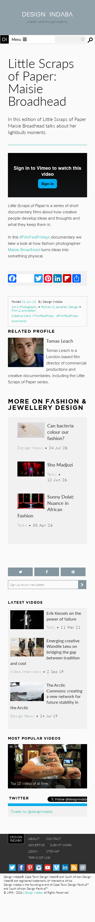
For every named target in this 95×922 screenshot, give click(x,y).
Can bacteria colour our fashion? (60, 431)
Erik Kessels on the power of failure (63, 616)
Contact (53, 838)
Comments (19, 321)
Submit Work (61, 845)
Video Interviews (26, 671)
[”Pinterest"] (73, 572)
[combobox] (70, 39)
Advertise (36, 845)
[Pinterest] (48, 278)
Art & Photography (24, 307)
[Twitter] (38, 278)
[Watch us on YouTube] (47, 867)
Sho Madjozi (60, 464)
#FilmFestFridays (35, 237)
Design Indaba (33, 892)
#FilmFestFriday (67, 316)
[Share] (76, 278)
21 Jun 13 (29, 301)
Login (33, 851)
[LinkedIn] (57, 278)
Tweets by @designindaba (31, 811)
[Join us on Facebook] (46, 572)
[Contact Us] (82, 867)
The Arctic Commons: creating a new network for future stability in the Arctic (46, 696)
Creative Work (21, 316)
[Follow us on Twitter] (20, 572)
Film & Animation (24, 310)
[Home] (47, 15)
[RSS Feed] (74, 867)
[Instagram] (38, 867)
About (33, 838)
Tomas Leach (59, 340)
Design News (30, 447)
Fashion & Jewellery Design (59, 307)
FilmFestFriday (44, 316)
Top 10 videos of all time (29, 783)
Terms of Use (39, 857)
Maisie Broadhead (24, 249)
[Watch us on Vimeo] (56, 867)
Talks (52, 474)
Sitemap (52, 851)
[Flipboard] (67, 278)
